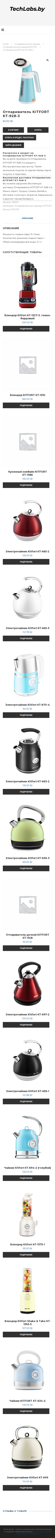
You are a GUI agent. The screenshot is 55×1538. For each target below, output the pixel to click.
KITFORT (14, 209)
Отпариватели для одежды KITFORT (20, 47)
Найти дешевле (13, 145)
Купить (38, 130)
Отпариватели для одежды (27, 44)
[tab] (27, 218)
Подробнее (26, 329)
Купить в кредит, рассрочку (19, 138)
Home (6, 44)
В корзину (13, 130)
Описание (27, 218)
